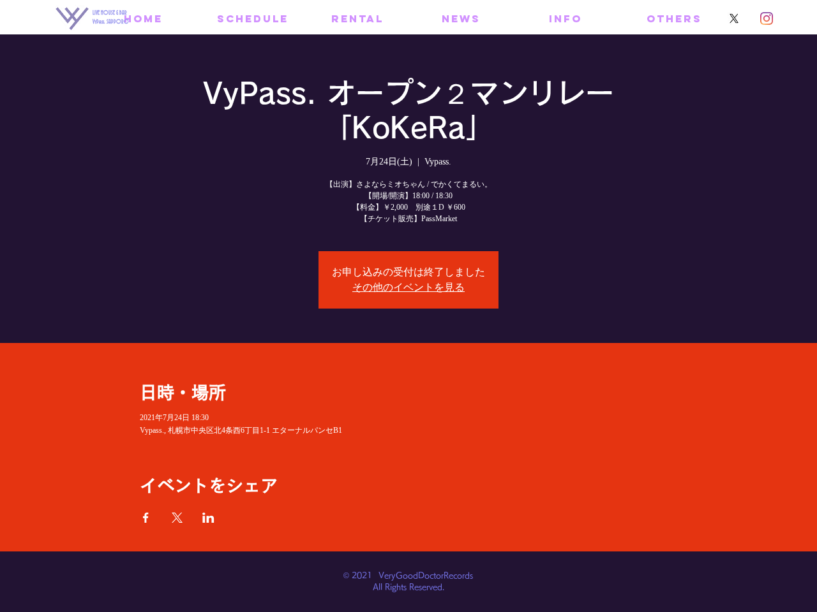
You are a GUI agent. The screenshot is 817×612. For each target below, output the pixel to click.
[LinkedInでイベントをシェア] (208, 518)
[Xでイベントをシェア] (177, 518)
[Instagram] (766, 18)
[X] (734, 18)
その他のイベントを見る (408, 287)
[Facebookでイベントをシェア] (146, 518)
